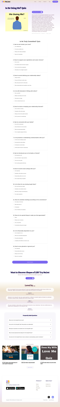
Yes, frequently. (17, 170)
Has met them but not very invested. (21, 126)
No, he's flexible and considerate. (20, 209)
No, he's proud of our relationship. (20, 116)
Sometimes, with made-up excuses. (20, 173)
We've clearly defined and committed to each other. (23, 85)
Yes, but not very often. (18, 160)
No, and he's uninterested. (19, 124)
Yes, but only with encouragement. (20, 67)
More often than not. (18, 204)
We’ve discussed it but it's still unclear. (21, 82)
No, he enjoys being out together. (20, 178)
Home (37, 384)
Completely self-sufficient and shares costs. (22, 240)
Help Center (48, 386)
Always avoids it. (17, 77)
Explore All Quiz (30, 367)
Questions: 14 (43, 33)
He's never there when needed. (20, 186)
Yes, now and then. (18, 222)
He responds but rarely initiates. (20, 142)
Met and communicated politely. (20, 129)
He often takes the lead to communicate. (21, 147)
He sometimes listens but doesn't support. (22, 64)
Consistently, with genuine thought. (21, 225)
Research (38, 387)
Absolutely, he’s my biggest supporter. (21, 69)
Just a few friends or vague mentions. (21, 157)
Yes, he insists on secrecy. (19, 108)
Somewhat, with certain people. (20, 111)
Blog (37, 389)
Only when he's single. (18, 98)
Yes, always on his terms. (19, 201)
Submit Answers (30, 262)
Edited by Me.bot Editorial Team (36, 33)
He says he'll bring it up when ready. (21, 80)
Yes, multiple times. (18, 46)
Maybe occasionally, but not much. (20, 95)
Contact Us (48, 384)
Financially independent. (19, 238)
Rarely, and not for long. (19, 253)
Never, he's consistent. (18, 256)
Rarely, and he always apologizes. (20, 51)
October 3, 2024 (48, 33)
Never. (16, 217)
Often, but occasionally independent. (21, 235)
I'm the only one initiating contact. (20, 139)
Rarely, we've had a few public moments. (21, 113)
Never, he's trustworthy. (18, 54)
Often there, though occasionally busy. (21, 191)
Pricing (37, 386)
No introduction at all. (18, 155)
